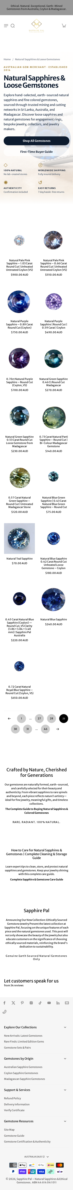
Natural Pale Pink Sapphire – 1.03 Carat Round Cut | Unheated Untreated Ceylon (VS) (19, 265)
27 (39, 718)
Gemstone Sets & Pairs (17, 1047)
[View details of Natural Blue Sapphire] (53, 599)
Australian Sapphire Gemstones (23, 1067)
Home (7, 59)
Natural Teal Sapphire (19, 558)
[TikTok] (40, 1002)
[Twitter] (13, 1002)
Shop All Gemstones (36, 141)
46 (45, 728)
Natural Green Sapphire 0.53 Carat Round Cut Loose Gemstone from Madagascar (19, 441)
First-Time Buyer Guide (36, 152)
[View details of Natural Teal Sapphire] (19, 538)
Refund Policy (12, 1098)
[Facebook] (4, 1002)
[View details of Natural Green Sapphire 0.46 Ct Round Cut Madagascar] (53, 359)
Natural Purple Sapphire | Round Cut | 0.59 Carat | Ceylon (53, 324)
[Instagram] (31, 1002)
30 (15, 728)
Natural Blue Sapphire (53, 619)
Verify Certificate (14, 1110)
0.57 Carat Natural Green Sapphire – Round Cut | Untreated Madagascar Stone (19, 502)
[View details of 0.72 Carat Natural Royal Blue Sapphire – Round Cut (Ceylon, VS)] (19, 666)
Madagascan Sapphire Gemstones (24, 1078)
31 (27, 728)
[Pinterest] (22, 1002)
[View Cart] (63, 25)
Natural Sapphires (46, 1179)
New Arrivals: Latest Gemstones (23, 1035)
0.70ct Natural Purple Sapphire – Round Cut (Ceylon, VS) (19, 382)
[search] (12, 25)
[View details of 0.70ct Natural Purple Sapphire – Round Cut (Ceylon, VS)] (19, 359)
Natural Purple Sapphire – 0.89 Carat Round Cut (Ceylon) (19, 324)
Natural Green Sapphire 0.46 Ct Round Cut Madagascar (53, 382)
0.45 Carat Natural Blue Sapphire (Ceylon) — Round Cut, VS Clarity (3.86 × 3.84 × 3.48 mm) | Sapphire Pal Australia (19, 627)
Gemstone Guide (14, 1135)
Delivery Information (17, 1104)
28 (51, 718)
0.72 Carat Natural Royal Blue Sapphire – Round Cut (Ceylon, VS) (19, 690)
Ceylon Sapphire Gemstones (21, 1073)
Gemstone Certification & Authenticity (27, 1141)
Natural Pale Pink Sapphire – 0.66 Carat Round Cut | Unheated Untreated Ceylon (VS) (53, 265)
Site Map (9, 1129)
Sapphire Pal (24, 1179)
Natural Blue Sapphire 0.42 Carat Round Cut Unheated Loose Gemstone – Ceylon (53, 563)
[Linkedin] (58, 1002)
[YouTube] (49, 1002)
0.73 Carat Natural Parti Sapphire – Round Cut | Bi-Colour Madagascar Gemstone (53, 441)
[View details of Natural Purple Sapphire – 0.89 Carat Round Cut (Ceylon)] (19, 301)
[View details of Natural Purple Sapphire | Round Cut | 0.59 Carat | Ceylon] (53, 301)
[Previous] (9, 718)
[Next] (57, 729)
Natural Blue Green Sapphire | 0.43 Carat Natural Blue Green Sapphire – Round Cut (53, 502)
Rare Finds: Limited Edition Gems (24, 1041)
